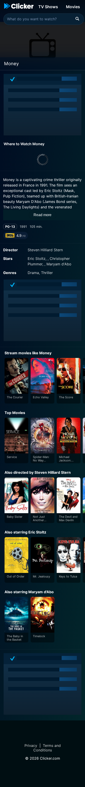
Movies (73, 6)
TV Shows (48, 6)
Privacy (30, 745)
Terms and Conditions (47, 747)
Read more (42, 215)
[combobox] (43, 19)
